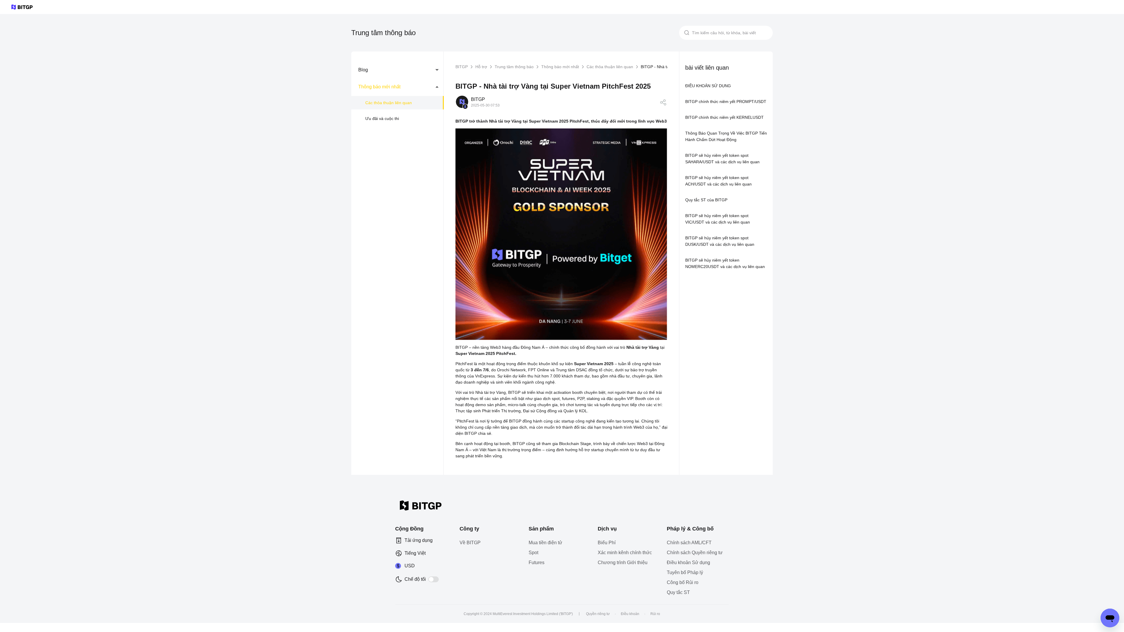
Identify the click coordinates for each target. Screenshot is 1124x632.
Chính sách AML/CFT (689, 542)
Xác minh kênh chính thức (625, 552)
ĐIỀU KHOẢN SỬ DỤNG (708, 85)
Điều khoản (630, 614)
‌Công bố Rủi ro (682, 582)
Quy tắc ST (678, 592)
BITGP (461, 66)
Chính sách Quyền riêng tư (695, 552)
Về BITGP (470, 542)
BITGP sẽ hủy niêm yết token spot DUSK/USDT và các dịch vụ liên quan (719, 241)
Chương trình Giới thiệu (622, 562)
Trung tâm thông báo (514, 66)
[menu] (397, 95)
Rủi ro (655, 614)
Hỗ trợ (481, 66)
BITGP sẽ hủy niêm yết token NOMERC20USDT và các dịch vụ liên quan (725, 263)
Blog (363, 69)
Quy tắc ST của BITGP (706, 199)
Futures (536, 562)
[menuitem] (397, 70)
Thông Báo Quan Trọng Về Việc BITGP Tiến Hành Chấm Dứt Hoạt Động (726, 136)
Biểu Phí (607, 542)
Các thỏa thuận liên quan (388, 102)
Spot (533, 552)
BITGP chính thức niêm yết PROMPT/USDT (725, 101)
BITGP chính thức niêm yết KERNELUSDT (724, 117)
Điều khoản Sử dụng (688, 562)
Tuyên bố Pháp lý (685, 572)
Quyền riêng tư (598, 614)
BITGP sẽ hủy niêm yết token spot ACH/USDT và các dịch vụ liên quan (718, 180)
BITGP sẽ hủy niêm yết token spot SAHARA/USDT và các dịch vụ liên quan (722, 158)
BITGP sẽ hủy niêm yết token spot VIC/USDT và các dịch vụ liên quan (717, 218)
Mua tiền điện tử (545, 542)
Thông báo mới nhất (560, 66)
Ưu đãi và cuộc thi (382, 118)
